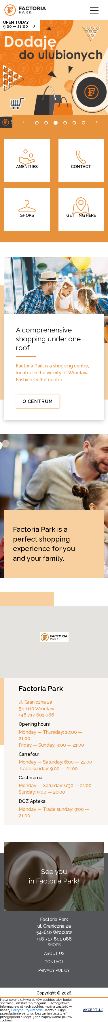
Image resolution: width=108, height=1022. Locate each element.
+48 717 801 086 (54, 939)
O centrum (37, 401)
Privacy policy (54, 970)
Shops (54, 945)
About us (54, 953)
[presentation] (23, 121)
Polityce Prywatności (27, 1010)
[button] (37, 122)
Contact (54, 961)
